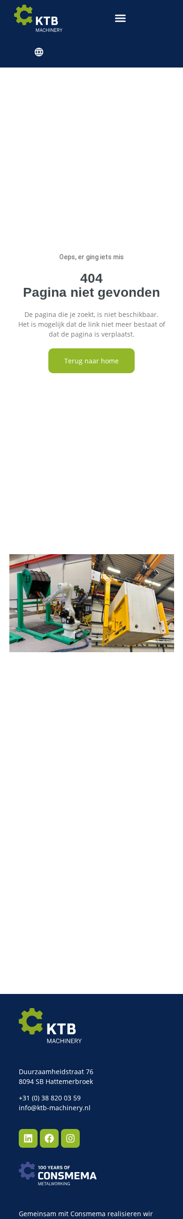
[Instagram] (70, 1138)
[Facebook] (49, 1138)
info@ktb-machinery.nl (55, 1107)
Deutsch (38, 52)
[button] (120, 18)
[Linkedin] (28, 1138)
